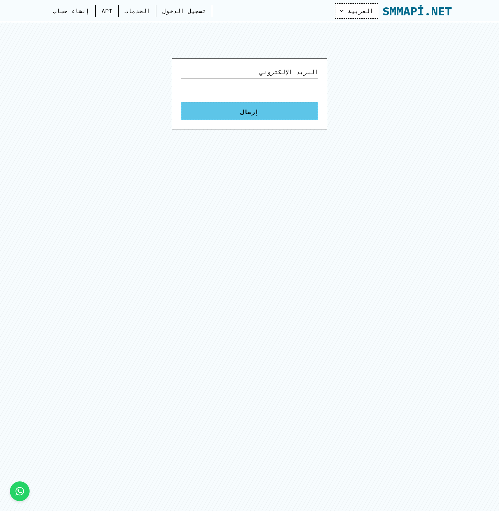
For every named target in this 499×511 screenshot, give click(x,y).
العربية (360, 11)
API (107, 11)
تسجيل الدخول (184, 11)
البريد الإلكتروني (289, 72)
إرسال (249, 111)
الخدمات (137, 11)
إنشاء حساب (71, 11)
